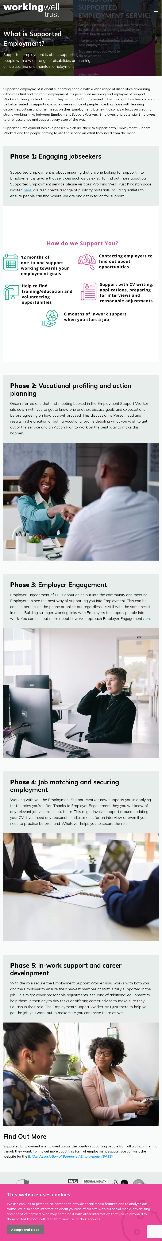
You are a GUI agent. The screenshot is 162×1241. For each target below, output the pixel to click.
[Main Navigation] (156, 10)
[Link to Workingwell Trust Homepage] (31, 10)
